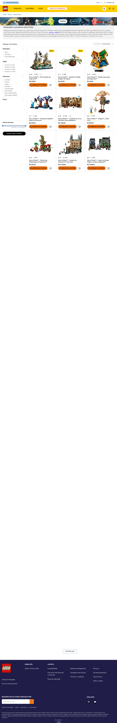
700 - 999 (8, 109)
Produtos (17, 8)
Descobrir (30, 8)
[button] (14, 49)
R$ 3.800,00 (21, 126)
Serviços (96, 719)
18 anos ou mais (10, 71)
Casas (7, 84)
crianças (51, 32)
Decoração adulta (11, 93)
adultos (57, 32)
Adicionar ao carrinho (39, 209)
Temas (10, 14)
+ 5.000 (7, 116)
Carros (7, 82)
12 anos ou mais (10, 69)
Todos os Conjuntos (57, 8)
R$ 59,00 (14, 126)
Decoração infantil (11, 95)
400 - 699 (8, 107)
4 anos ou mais (10, 65)
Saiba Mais (75, 21)
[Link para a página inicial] (4, 14)
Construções (9, 88)
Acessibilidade (52, 719)
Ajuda (40, 8)
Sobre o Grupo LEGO (32, 719)
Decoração (8, 91)
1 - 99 (7, 103)
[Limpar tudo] (14, 132)
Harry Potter (17, 14)
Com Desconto (10, 56)
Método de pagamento (78, 719)
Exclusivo (8, 54)
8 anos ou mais (10, 67)
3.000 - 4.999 (9, 114)
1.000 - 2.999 (9, 111)
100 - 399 (8, 105)
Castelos (8, 86)
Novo (7, 52)
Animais (7, 80)
